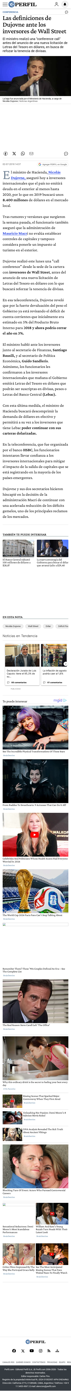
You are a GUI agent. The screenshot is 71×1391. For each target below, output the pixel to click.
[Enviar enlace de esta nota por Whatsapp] (23, 154)
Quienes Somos (23, 1362)
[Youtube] (32, 1351)
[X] (22, 1351)
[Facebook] (14, 1351)
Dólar (48, 626)
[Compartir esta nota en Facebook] (6, 154)
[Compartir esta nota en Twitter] (14, 154)
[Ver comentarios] (65, 13)
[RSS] (49, 1351)
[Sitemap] (57, 1351)
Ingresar (56, 4)
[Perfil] (35, 1343)
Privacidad (52, 1362)
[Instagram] (40, 1351)
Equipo (62, 1362)
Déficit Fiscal (64, 626)
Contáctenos (38, 1362)
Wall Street (33, 626)
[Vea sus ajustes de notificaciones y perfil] (65, 4)
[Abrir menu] (5, 4)
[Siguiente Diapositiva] (66, 664)
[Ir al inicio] (22, 4)
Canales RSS (8, 1362)
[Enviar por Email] (31, 154)
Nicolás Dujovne (13, 626)
